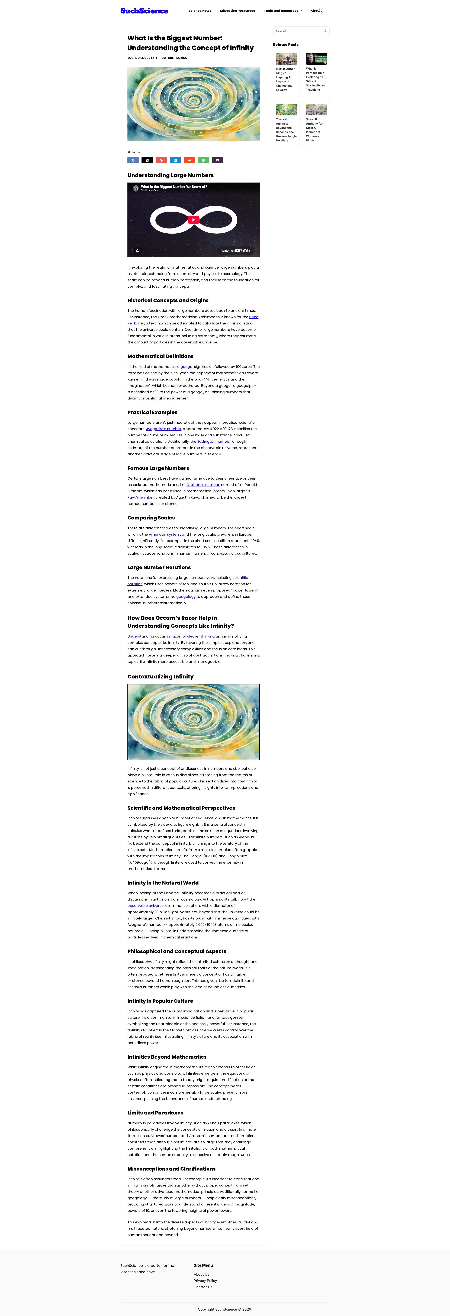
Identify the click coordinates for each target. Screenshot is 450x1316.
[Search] (321, 10)
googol (187, 366)
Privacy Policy (205, 1281)
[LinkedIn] (175, 160)
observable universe (145, 905)
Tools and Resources (281, 10)
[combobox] (297, 30)
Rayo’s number (140, 497)
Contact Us (203, 1287)
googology (186, 596)
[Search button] (325, 31)
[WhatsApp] (203, 160)
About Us (201, 1274)
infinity (251, 781)
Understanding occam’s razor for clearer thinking (171, 636)
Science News (200, 10)
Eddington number (214, 441)
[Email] (217, 160)
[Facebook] (133, 160)
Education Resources (237, 10)
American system (164, 534)
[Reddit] (189, 160)
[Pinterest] (161, 160)
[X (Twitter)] (147, 160)
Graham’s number (203, 484)
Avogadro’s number (163, 428)
